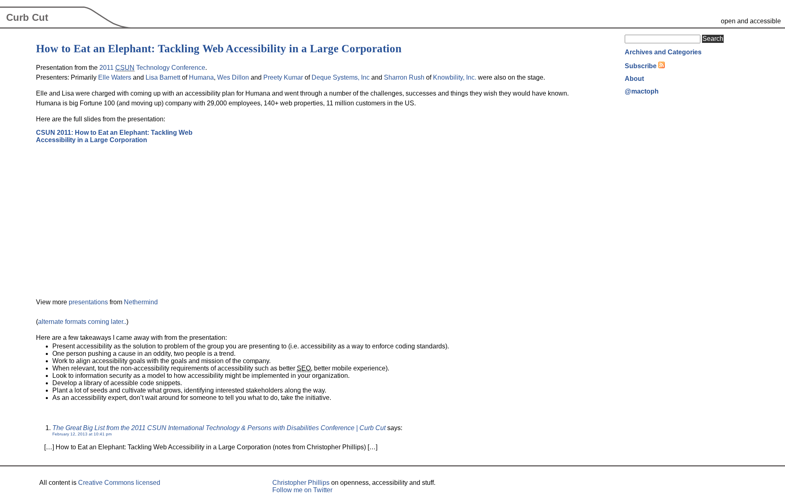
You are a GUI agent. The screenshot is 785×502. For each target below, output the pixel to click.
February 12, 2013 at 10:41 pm (82, 434)
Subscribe (641, 65)
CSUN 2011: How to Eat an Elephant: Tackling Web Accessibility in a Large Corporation (114, 136)
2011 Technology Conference (152, 67)
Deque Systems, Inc (341, 77)
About (634, 78)
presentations (88, 302)
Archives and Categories (663, 52)
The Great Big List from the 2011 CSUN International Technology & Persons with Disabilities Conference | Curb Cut (219, 427)
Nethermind (141, 302)
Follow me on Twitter (302, 489)
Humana (201, 77)
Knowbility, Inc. (454, 77)
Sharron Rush (404, 77)
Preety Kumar (283, 77)
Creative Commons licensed (119, 482)
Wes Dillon (233, 77)
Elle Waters (114, 77)
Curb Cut (27, 17)
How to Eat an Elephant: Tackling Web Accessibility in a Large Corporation (218, 48)
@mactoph (642, 91)
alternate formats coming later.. (82, 321)
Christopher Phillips (301, 482)
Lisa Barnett (163, 77)
